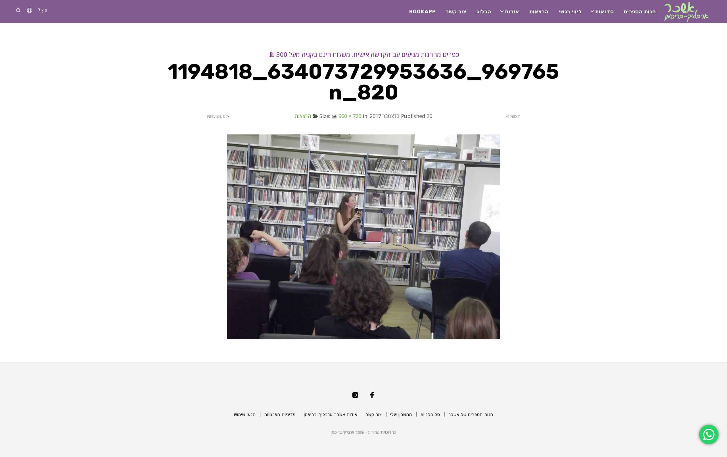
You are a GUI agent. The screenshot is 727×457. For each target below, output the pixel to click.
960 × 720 (350, 116)
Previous (216, 117)
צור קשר (456, 12)
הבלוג (484, 12)
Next (515, 117)
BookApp (422, 12)
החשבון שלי (401, 414)
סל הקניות (430, 414)
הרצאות (539, 12)
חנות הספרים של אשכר (470, 414)
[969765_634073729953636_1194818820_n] (363, 236)
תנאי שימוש (245, 414)
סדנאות (604, 12)
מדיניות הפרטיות (280, 414)
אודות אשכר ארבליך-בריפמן (331, 414)
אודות (512, 12)
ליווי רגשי (570, 12)
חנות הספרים (640, 12)
